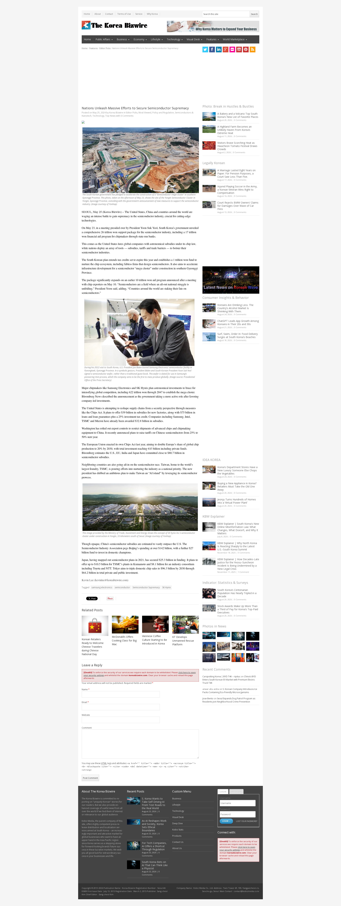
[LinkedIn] (219, 49)
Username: (225, 798)
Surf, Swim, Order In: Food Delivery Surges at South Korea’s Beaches (237, 335)
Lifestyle (155, 39)
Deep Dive (177, 823)
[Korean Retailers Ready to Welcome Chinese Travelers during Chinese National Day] (95, 626)
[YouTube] (239, 49)
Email (85, 702)
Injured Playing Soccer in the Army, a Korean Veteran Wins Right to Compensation (237, 189)
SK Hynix (166, 587)
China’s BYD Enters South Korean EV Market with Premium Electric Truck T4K (229, 679)
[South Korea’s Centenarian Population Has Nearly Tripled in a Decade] (209, 593)
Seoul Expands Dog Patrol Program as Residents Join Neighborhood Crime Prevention (228, 700)
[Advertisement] (140, 78)
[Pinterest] (246, 49)
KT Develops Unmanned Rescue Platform (183, 640)
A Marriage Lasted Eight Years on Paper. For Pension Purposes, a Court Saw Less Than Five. (236, 173)
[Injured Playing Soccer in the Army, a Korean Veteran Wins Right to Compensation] (209, 188)
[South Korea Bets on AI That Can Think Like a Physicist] (252, 636)
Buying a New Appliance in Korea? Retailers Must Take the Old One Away (236, 486)
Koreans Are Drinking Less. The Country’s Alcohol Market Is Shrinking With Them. (235, 308)
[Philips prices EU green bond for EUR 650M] (209, 647)
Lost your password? (246, 821)
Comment (87, 727)
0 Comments (240, 120)
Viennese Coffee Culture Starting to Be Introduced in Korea (154, 639)
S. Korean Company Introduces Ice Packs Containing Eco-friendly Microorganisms (229, 691)
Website (86, 714)
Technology (173, 39)
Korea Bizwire (116, 112)
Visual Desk (193, 39)
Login (223, 791)
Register (236, 791)
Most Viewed (145, 112)
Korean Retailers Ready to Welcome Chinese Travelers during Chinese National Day (93, 647)
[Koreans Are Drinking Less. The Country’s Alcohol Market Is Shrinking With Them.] (209, 307)
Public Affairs (103, 39)
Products (176, 835)
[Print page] (140, 122)
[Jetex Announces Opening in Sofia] (238, 657)
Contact (109, 13)
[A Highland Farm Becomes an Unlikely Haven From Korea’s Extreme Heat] (209, 129)
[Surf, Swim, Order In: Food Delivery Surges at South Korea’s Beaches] (209, 336)
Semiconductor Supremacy (146, 587)
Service (138, 13)
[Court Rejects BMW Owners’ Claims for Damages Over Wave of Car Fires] (209, 204)
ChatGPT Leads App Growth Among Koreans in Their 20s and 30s (238, 322)
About (97, 13)
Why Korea (152, 13)
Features (211, 39)
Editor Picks (104, 48)
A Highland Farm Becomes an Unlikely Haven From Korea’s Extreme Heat (234, 130)
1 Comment (243, 572)
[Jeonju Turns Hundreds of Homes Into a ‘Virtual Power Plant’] (209, 502)
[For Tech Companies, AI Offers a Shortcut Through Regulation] (238, 636)
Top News (110, 115)
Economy (139, 39)
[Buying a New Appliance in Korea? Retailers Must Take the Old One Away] (209, 486)
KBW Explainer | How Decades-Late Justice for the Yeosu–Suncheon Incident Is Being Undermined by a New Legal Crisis (238, 564)
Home (87, 13)
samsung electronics (101, 587)
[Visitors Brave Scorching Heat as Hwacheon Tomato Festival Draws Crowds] (209, 145)
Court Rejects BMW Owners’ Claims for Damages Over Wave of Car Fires (237, 206)
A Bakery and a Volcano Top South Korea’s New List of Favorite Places (237, 115)
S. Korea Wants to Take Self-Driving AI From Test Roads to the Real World (153, 803)
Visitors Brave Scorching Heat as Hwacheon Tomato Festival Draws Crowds (237, 146)
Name (86, 689)
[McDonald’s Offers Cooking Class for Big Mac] (125, 624)
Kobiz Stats (177, 829)
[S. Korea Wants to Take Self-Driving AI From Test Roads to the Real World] (209, 635)
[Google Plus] (225, 49)
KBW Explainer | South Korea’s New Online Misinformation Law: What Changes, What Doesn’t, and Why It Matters (238, 528)
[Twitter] (205, 49)
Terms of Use (124, 13)
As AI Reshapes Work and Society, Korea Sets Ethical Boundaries (154, 825)
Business (122, 39)
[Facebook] (212, 49)
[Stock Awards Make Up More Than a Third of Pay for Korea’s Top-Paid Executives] (209, 608)
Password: (225, 809)
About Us (177, 848)
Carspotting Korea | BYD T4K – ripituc (221, 676)
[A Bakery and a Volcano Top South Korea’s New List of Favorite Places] (209, 116)
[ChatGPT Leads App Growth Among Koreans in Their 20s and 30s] (209, 323)
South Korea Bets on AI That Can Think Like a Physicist (155, 865)
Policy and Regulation (163, 112)
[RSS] (252, 49)
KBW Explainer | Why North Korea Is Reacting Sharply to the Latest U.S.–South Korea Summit (237, 546)
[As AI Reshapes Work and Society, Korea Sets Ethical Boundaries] (223, 634)
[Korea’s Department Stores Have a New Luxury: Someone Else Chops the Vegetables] (209, 469)
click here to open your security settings (237, 848)
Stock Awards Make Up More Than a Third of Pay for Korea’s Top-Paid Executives (237, 609)
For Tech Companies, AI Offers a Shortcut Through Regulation (154, 846)
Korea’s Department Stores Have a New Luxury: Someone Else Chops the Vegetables (237, 470)
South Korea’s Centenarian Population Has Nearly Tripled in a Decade (236, 593)
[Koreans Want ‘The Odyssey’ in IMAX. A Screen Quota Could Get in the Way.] (252, 657)
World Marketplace (234, 39)
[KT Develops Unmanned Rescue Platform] (185, 625)
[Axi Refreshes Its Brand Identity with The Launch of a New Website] (223, 657)
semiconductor (122, 587)
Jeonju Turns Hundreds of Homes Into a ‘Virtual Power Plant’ (236, 501)
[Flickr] (232, 49)
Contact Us (177, 842)
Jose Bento (207, 698)
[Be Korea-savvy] (115, 25)
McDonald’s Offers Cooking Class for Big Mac (124, 640)
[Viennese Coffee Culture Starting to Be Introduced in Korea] (155, 624)
